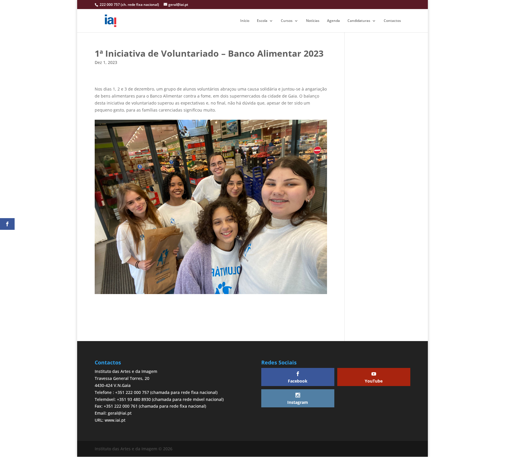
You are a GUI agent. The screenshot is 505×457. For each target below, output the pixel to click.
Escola (262, 21)
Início (244, 21)
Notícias (312, 21)
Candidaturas (358, 21)
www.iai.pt (115, 420)
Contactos (392, 21)
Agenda (333, 21)
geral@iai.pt (120, 413)
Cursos (287, 21)
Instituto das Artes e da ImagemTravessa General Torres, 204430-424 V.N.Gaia (126, 378)
